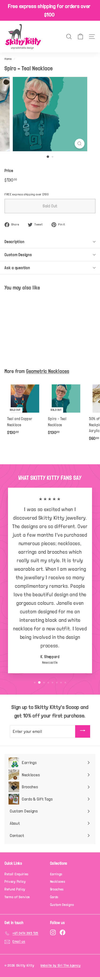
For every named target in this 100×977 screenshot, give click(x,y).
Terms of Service (17, 897)
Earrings (56, 874)
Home (8, 59)
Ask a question (17, 267)
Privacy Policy (15, 882)
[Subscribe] (82, 731)
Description (14, 241)
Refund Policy (15, 889)
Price (9, 170)
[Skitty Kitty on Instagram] (53, 932)
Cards (54, 897)
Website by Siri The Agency (61, 965)
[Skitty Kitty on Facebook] (62, 932)
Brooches (57, 889)
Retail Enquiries (17, 874)
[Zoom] (80, 144)
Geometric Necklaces (47, 371)
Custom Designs (18, 254)
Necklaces (57, 882)
